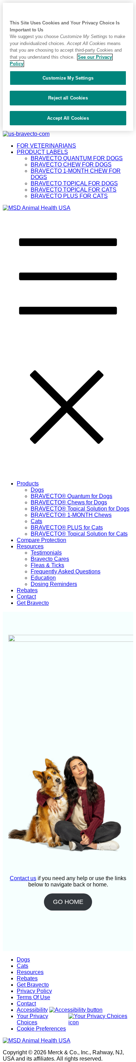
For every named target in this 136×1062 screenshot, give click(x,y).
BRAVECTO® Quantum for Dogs (71, 496)
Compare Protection (41, 540)
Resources (30, 546)
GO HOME (68, 901)
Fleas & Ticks (47, 565)
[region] (68, 67)
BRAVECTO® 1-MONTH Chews (71, 515)
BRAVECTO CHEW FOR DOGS (71, 165)
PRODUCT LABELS (42, 152)
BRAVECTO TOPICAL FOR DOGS (74, 183)
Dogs (37, 490)
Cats (36, 521)
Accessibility (32, 1010)
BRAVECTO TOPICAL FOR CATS (73, 190)
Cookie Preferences (41, 1029)
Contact (26, 597)
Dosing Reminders (54, 584)
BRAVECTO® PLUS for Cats (67, 527)
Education (43, 578)
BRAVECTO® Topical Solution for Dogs (80, 509)
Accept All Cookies (68, 118)
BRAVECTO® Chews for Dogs (69, 502)
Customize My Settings (68, 78)
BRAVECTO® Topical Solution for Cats (79, 534)
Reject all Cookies (68, 98)
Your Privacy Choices (32, 1019)
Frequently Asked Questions (65, 571)
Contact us (23, 878)
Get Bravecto (33, 603)
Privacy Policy (34, 991)
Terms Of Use (33, 997)
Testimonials (46, 553)
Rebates (27, 590)
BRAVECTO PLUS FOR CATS (69, 196)
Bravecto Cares (50, 559)
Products (28, 484)
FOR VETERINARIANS (46, 146)
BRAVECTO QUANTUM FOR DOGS (77, 158)
